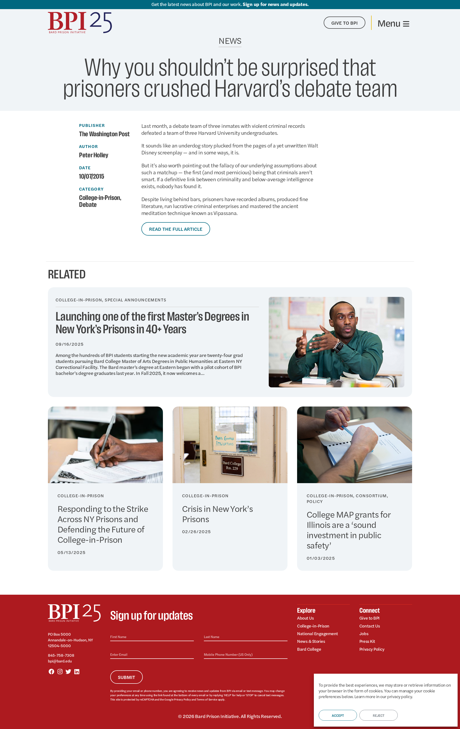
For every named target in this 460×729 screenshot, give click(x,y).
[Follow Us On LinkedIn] (76, 671)
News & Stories (311, 641)
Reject (378, 715)
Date (85, 167)
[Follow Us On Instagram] (59, 671)
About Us (305, 618)
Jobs (363, 633)
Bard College (309, 649)
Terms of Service (207, 699)
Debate (88, 205)
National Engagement (317, 633)
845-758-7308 (61, 655)
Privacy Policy (182, 699)
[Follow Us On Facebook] (51, 671)
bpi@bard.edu (60, 661)
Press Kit (367, 641)
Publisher (92, 125)
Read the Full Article (175, 228)
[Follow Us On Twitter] (68, 671)
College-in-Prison (99, 198)
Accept (338, 715)
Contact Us (369, 626)
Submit (126, 676)
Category (91, 189)
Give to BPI (369, 618)
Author (88, 146)
